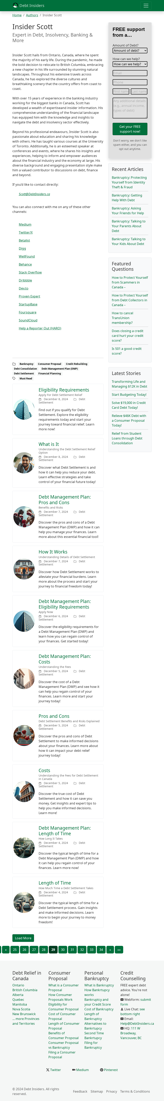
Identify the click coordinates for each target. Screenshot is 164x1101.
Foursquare (27, 312)
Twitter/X (26, 232)
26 (24, 949)
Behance (25, 264)
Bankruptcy (26, 364)
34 (101, 949)
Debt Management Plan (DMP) (60, 368)
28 (43, 949)
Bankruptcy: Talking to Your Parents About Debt (129, 226)
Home (17, 15)
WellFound (27, 256)
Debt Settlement (24, 373)
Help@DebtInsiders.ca (137, 1023)
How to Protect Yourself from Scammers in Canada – (130, 282)
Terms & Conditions (135, 1091)
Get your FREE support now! (130, 129)
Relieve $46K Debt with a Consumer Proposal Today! (129, 421)
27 (34, 949)
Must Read (26, 378)
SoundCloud (28, 320)
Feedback (80, 1091)
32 (82, 949)
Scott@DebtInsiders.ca (34, 194)
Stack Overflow (30, 272)
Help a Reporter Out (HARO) (40, 328)
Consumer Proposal (49, 364)
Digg (22, 248)
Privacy (111, 1091)
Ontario (18, 985)
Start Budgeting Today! (129, 394)
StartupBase (28, 304)
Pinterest (110, 1070)
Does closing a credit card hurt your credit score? (127, 336)
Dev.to (23, 288)
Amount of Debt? (125, 45)
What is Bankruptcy (99, 985)
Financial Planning (49, 373)
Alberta (17, 995)
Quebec (18, 999)
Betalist (24, 240)
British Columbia (24, 990)
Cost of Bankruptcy (98, 1009)
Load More (23, 938)
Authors (32, 15)
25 (15, 949)
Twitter (55, 1070)
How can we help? (126, 59)
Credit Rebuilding (76, 364)
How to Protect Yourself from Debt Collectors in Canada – (130, 300)
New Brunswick (24, 1014)
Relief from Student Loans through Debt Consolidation (127, 438)
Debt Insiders (31, 5)
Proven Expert (29, 296)
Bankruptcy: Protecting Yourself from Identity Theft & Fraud (129, 182)
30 (63, 949)
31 (72, 949)
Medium (25, 224)
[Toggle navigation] (146, 6)
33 (91, 949)
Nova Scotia (21, 1009)
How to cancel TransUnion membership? (122, 318)
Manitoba (19, 1004)
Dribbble (25, 280)
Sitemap (97, 1091)
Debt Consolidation (25, 368)
